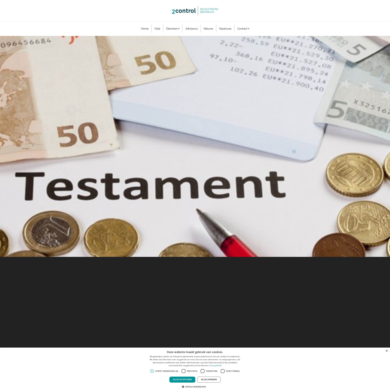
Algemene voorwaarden (217, 311)
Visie (157, 28)
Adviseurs (191, 28)
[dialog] (195, 370)
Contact (242, 28)
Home (145, 28)
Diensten (171, 28)
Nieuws (208, 28)
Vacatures (225, 28)
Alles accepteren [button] (182, 379)
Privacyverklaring (213, 314)
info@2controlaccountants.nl (142, 311)
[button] (179, 28)
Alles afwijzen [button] (209, 379)
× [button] (386, 351)
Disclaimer (209, 318)
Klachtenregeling (213, 321)
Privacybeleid (216, 365)
